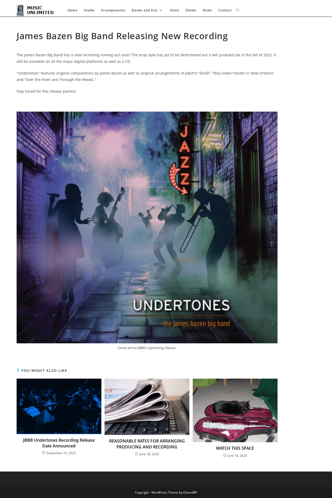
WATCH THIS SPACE (235, 448)
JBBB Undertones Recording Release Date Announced (59, 443)
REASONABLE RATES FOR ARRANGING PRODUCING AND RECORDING (147, 443)
